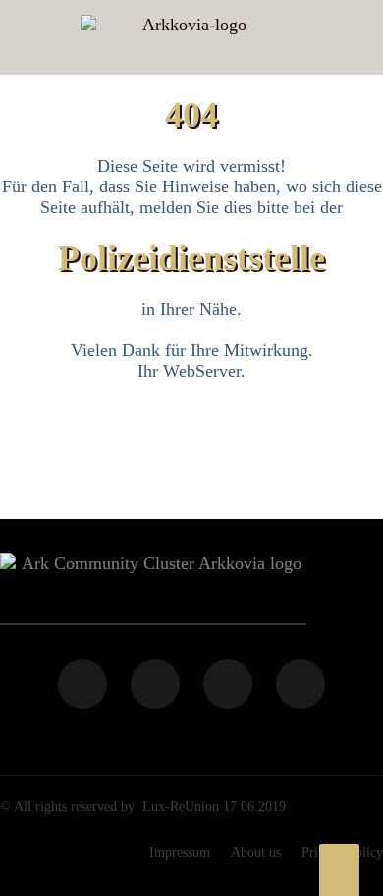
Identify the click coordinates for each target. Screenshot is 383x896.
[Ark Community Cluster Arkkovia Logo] (186, 37)
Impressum (179, 852)
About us (256, 852)
